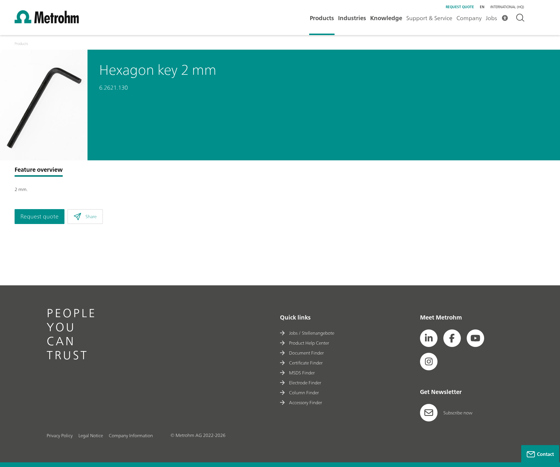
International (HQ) (507, 7)
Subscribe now (458, 413)
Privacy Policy (60, 435)
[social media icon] (429, 338)
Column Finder (304, 392)
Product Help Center (309, 342)
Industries (352, 18)
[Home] (47, 22)
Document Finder (306, 352)
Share (91, 216)
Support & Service (429, 18)
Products (322, 18)
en (482, 7)
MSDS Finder (302, 372)
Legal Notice (90, 435)
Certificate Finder (306, 362)
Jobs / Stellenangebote (311, 332)
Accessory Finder (305, 402)
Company (469, 18)
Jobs (491, 18)
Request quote (460, 7)
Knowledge (386, 18)
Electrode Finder (305, 382)
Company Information (131, 435)
